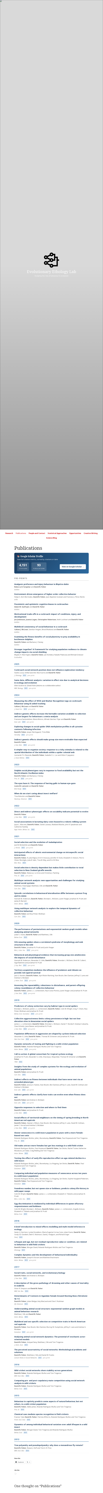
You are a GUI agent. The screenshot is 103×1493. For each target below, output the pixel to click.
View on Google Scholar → (73, 567)
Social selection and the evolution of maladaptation (38, 842)
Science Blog (51, 538)
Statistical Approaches (57, 533)
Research (9, 533)
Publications (21, 533)
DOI (24, 675)
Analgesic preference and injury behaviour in (41, 584)
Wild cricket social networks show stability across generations (43, 1370)
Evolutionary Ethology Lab (51, 271)
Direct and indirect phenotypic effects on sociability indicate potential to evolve (51, 811)
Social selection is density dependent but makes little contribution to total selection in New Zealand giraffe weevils (48, 868)
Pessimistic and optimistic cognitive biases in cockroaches (41, 604)
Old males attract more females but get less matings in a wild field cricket (48, 1145)
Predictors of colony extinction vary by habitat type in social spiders (46, 1006)
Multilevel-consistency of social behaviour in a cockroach (40, 626)
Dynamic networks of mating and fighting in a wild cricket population (46, 1044)
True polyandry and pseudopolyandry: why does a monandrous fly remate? (48, 1445)
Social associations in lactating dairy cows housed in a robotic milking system (50, 821)
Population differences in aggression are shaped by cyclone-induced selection (50, 1033)
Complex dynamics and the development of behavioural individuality (45, 1254)
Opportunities (75, 533)
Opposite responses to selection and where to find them (40, 1107)
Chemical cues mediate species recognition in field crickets (41, 1414)
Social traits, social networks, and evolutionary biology (39, 1273)
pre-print (30, 675)
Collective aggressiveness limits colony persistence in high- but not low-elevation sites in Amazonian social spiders (47, 1019)
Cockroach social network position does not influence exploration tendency (49, 670)
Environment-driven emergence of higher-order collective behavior (45, 594)
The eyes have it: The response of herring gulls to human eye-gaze (45, 783)
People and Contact (37, 533)
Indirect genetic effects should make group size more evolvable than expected (50, 739)
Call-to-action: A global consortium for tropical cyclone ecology (43, 1054)
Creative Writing (91, 533)
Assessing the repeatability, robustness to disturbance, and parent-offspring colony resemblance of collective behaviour (49, 986)
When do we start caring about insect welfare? (36, 793)
